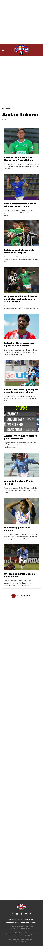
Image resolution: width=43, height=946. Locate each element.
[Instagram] (21, 914)
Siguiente (24, 596)
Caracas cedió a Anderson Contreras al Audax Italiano (19, 158)
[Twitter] (12, 914)
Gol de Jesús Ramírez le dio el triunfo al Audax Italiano (20, 205)
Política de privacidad (29, 922)
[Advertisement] (21, 22)
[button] (3, 50)
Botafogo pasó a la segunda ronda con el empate (19, 251)
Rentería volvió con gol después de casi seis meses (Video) (21, 390)
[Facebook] (17, 914)
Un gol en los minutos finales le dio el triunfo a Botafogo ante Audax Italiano (20, 299)
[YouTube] (26, 914)
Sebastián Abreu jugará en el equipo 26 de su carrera (19, 344)
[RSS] (30, 914)
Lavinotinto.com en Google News (20, 919)
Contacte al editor (12, 922)
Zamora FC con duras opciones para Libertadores (20, 437)
